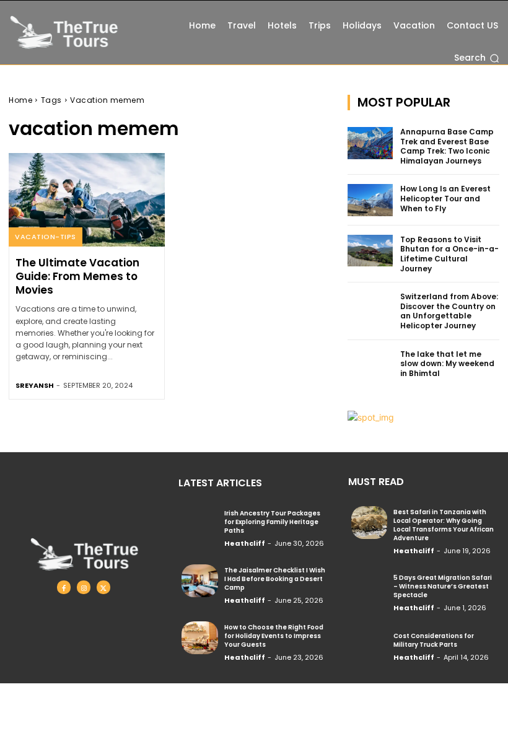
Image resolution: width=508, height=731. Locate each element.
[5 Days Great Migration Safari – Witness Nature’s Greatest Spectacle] (369, 588)
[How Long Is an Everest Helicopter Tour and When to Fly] (370, 200)
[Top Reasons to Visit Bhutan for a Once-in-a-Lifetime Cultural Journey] (370, 251)
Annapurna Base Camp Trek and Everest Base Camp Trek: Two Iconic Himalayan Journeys (447, 146)
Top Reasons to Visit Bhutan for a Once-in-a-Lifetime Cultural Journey (449, 254)
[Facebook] (64, 587)
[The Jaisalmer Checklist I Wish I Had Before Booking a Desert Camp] (199, 580)
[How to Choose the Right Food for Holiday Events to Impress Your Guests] (199, 637)
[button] (476, 58)
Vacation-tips (45, 237)
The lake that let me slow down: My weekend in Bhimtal (447, 364)
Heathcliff (244, 543)
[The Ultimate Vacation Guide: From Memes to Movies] (87, 200)
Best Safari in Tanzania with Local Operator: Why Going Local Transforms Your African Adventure (443, 525)
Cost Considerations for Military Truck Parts (433, 640)
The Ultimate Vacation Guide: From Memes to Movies (77, 276)
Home (20, 100)
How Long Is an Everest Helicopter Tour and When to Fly (445, 198)
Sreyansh (34, 385)
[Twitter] (103, 587)
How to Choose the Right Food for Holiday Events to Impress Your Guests (273, 636)
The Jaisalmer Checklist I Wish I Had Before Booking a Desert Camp (274, 579)
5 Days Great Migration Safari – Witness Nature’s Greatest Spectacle (442, 586)
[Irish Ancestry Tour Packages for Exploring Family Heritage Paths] (199, 523)
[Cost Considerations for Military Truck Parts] (369, 645)
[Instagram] (83, 587)
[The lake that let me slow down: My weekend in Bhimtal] (370, 365)
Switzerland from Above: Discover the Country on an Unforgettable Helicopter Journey (449, 311)
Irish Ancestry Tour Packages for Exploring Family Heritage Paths (272, 522)
